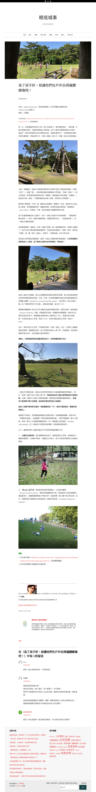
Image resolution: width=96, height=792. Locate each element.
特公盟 (56, 750)
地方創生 (59, 743)
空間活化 (52, 753)
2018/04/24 (26, 715)
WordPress (18, 786)
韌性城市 (53, 756)
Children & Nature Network (34, 118)
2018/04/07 (26, 665)
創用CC (79, 740)
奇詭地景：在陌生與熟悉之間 (19, 746)
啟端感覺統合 (27, 712)
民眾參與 (73, 746)
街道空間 (66, 753)
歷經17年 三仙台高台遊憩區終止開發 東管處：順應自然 (28, 754)
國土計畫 (53, 744)
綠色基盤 (58, 753)
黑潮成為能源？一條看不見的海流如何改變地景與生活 (28, 776)
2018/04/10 (26, 681)
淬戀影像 (21, 783)
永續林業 (52, 750)
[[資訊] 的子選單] (58, 34)
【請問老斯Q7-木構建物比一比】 (21, 750)
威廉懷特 (75, 743)
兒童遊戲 (77, 736)
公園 (73, 740)
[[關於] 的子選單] (64, 34)
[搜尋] (82, 787)
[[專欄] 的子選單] (52, 34)
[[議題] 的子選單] (37, 34)
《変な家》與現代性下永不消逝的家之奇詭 (24, 739)
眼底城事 (48, 17)
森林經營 (59, 747)
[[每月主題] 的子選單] (46, 34)
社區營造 (62, 750)
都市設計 (74, 753)
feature (52, 737)
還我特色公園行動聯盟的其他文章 (27, 605)
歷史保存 (65, 747)
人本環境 (59, 736)
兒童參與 (72, 737)
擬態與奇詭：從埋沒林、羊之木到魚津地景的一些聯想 (28, 735)
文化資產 (83, 743)
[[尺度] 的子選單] (31, 34)
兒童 (19, 641)
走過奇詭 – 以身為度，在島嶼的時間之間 (23, 742)
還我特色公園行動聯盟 (39, 620)
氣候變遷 (81, 747)
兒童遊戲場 (54, 740)
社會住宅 (70, 749)
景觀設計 (53, 747)
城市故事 (67, 743)
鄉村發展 (80, 753)
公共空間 (64, 740)
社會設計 (77, 750)
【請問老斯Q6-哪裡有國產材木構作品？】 (24, 757)
